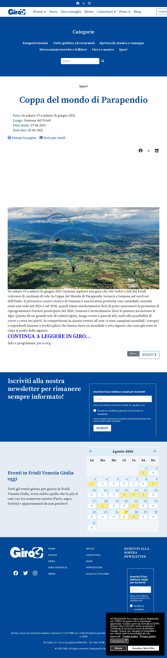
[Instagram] (89, 3)
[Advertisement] (83, 182)
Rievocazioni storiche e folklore (63, 50)
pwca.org (44, 343)
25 (104, 514)
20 (125, 503)
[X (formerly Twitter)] (148, 150)
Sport (123, 50)
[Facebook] (77, 3)
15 (145, 492)
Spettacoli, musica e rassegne (122, 43)
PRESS (51, 573)
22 (145, 503)
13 (125, 492)
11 (104, 492)
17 (93, 503)
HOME (51, 548)
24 (93, 514)
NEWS (51, 561)
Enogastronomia (35, 43)
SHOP (89, 561)
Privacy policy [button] (148, 636)
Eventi (38, 12)
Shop (137, 12)
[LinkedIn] (156, 150)
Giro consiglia (71, 12)
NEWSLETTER (94, 567)
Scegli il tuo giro (65, 22)
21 (135, 503)
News (53, 12)
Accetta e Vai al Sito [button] (143, 648)
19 (116, 503)
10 (93, 492)
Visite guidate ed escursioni (74, 43)
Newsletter (41, 22)
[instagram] (34, 569)
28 (135, 514)
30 (155, 514)
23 (155, 503)
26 (116, 514)
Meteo (89, 12)
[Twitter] (84, 3)
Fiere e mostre (103, 50)
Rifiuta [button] (118, 648)
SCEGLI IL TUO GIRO (97, 573)
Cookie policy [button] (130, 636)
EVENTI (52, 555)
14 (135, 492)
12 (116, 492)
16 (155, 492)
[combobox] (80, 61)
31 (93, 525)
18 (104, 503)
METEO (90, 548)
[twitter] (24, 569)
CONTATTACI (93, 555)
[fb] (15, 569)
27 (125, 514)
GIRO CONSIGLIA (57, 567)
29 (145, 514)
